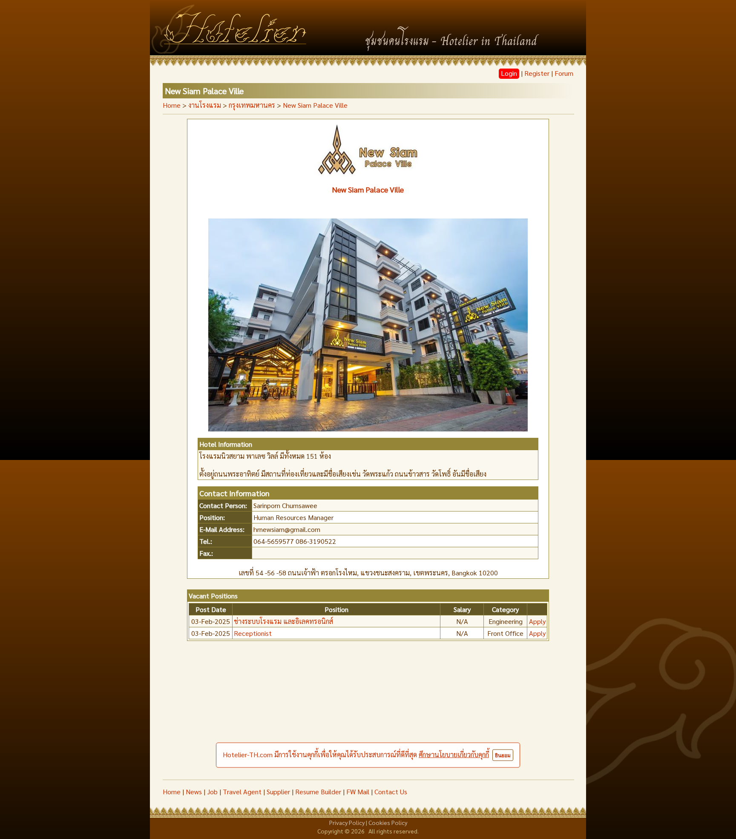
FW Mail (357, 791)
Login (509, 73)
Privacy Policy (347, 822)
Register (536, 73)
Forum (564, 73)
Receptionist (253, 633)
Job (212, 791)
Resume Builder (318, 791)
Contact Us (390, 791)
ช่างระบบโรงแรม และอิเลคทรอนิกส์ (283, 621)
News (194, 791)
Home (172, 105)
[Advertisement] (368, 715)
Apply (537, 621)
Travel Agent (242, 791)
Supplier (278, 791)
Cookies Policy (387, 822)
